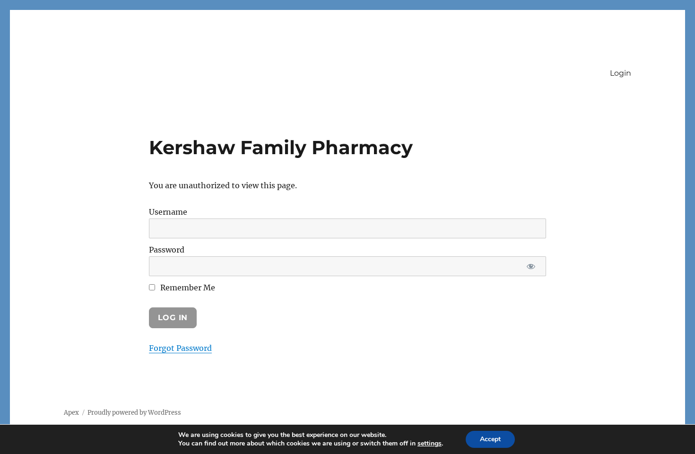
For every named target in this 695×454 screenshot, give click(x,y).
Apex (71, 413)
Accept (490, 439)
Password (166, 249)
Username (168, 212)
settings (429, 443)
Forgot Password (180, 348)
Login (620, 73)
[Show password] (530, 266)
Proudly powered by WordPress (134, 413)
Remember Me (186, 287)
